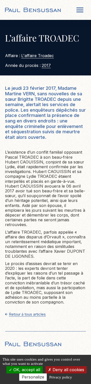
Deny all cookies (67, 369)
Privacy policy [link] (60, 377)
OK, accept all (26, 369)
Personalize (33, 376)
